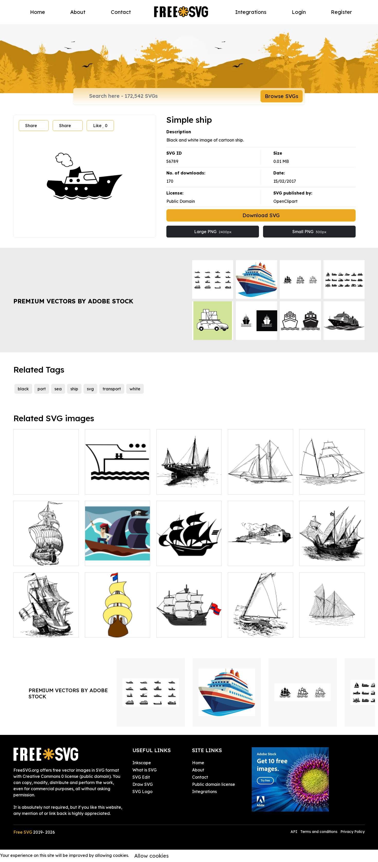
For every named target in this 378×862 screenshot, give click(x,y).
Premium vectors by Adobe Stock (73, 301)
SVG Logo (142, 791)
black (23, 388)
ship (74, 388)
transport (112, 388)
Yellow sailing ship (108, 630)
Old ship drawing (36, 487)
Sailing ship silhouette (183, 558)
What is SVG (144, 769)
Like (100, 125)
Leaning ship (31, 630)
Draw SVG (142, 784)
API (294, 831)
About (77, 12)
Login (299, 12)
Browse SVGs (281, 96)
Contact (121, 12)
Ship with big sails (322, 630)
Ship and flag (175, 630)
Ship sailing (244, 558)
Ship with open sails (38, 558)
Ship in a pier (103, 487)
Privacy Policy (352, 831)
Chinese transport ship (183, 487)
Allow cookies (151, 855)
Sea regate (244, 630)
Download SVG (261, 215)
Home (37, 12)
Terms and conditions (318, 831)
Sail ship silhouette (323, 487)
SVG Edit (141, 777)
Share (31, 125)
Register (341, 12)
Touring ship (245, 487)
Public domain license (213, 784)
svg (90, 388)
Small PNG (309, 231)
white (135, 388)
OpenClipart (285, 201)
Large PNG (212, 231)
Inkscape (141, 762)
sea (58, 388)
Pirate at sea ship (108, 558)
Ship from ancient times (328, 558)
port (42, 388)
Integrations (250, 12)
